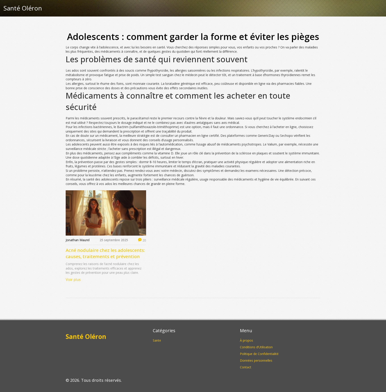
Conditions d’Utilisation (256, 347)
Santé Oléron (22, 8)
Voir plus (73, 279)
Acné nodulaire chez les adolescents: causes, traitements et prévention (105, 253)
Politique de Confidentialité (259, 354)
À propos (246, 340)
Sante (157, 340)
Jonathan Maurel (78, 240)
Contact (245, 367)
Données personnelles (256, 360)
